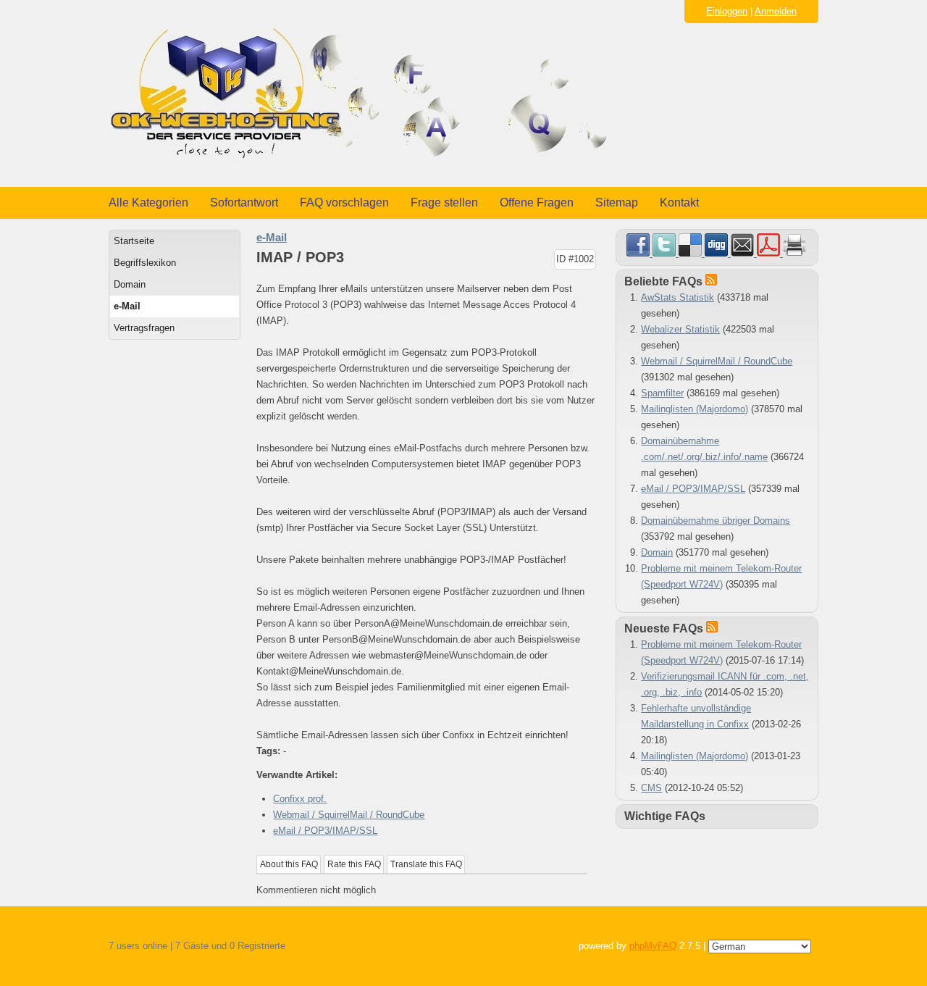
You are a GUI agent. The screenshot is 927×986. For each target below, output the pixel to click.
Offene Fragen (537, 202)
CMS (651, 787)
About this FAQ (289, 864)
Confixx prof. (300, 798)
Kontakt (679, 202)
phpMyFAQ (652, 945)
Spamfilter (662, 393)
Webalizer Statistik (680, 329)
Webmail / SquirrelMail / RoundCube (348, 814)
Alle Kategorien (148, 202)
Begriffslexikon (145, 262)
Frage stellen (444, 202)
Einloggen (726, 11)
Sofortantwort (244, 202)
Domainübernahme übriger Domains (715, 520)
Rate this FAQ (354, 864)
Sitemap (616, 202)
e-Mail (127, 306)
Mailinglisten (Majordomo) (694, 409)
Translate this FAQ (426, 864)
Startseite (134, 240)
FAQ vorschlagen (344, 202)
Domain (130, 284)
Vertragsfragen (144, 327)
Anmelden (776, 11)
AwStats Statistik (677, 297)
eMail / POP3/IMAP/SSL (325, 830)
